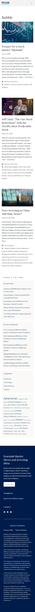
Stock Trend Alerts (18, 526)
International (9, 245)
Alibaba (7, 248)
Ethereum (25, 416)
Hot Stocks (7, 379)
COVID (11, 411)
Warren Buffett (16, 266)
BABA (10, 251)
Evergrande (24, 257)
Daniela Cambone (23, 84)
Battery (5, 405)
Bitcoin (25, 405)
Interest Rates (27, 420)
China (31, 254)
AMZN (26, 399)
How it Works (12, 498)
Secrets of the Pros (11, 81)
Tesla (23, 431)
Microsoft (6, 425)
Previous (6, 277)
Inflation (15, 170)
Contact (20, 498)
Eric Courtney (8, 330)
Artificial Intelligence (14, 402)
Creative (13, 84)
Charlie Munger (22, 254)
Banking (25, 402)
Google (13, 420)
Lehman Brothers (8, 263)
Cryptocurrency (9, 414)
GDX (20, 167)
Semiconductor (8, 431)
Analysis (6, 389)
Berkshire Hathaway (20, 251)
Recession (16, 428)
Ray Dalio (29, 263)
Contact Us (9, 484)
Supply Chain (17, 431)
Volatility (16, 433)
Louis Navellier (16, 423)
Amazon (4, 251)
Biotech (19, 405)
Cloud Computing (25, 407)
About (6, 498)
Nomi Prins (11, 425)
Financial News (9, 386)
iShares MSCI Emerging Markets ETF (15, 260)
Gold (24, 167)
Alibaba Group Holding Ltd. (19, 248)
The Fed (6, 434)
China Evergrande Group (10, 257)
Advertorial (8, 167)
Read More (29, 77)
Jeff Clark (22, 170)
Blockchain (7, 407)
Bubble (6, 84)
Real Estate (6, 266)
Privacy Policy (8, 530)
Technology (8, 382)
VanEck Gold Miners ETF (16, 176)
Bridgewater (6, 254)
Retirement (17, 173)
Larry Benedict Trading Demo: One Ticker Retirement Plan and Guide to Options (17, 356)
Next (22, 277)
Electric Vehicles (10, 416)
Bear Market (12, 405)
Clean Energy (17, 407)
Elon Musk (19, 416)
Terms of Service (20, 530)
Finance (5, 420)
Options (10, 173)
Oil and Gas (18, 425)
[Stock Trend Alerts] (6, 3)
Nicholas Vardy (20, 263)
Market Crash (25, 423)
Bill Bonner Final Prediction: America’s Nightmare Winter (15, 338)
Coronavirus (7, 411)
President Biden (8, 428)
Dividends (18, 414)
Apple (5, 402)
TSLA (12, 434)
